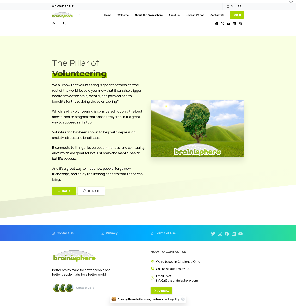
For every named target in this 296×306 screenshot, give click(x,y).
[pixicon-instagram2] (220, 233)
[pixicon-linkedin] (233, 233)
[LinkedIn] (234, 23)
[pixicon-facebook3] (226, 233)
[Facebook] (216, 23)
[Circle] (57, 288)
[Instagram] (240, 23)
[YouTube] (228, 23)
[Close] (291, 1)
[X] (222, 23)
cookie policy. (172, 299)
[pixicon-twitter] (213, 233)
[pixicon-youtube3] (240, 233)
